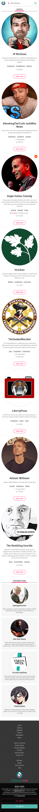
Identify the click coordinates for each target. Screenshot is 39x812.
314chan (19, 270)
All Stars (19, 760)
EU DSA (19, 750)
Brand (19, 763)
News (10, 562)
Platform (29, 66)
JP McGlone (19, 54)
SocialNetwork (20, 66)
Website (10, 282)
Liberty (21, 421)
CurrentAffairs (18, 562)
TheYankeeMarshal (19, 339)
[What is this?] (27, 213)
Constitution (17, 351)
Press (27, 421)
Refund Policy (19, 753)
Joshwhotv (20, 136)
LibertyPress (19, 411)
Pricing (19, 733)
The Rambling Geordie (19, 545)
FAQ (19, 768)
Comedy (13, 210)
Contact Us (19, 755)
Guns (10, 351)
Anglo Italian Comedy (19, 196)
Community (27, 282)
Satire (26, 210)
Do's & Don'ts (19, 765)
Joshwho (28, 136)
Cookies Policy (21, 795)
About (20, 738)
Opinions (27, 562)
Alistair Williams (20, 478)
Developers (19, 735)
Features (19, 730)
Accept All (19, 806)
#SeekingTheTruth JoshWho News (19, 125)
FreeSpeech (11, 66)
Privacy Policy (19, 745)
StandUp (20, 210)
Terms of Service (19, 743)
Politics (27, 486)
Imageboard (18, 282)
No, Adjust (19, 801)
